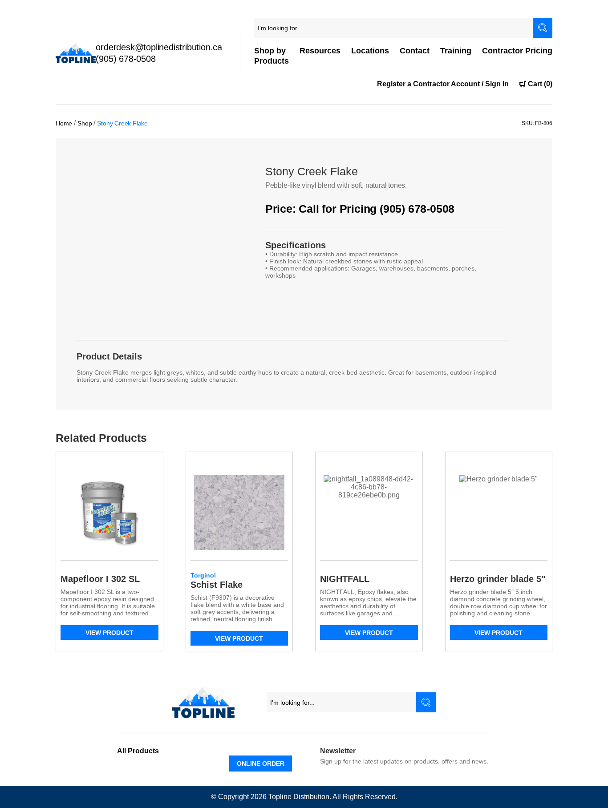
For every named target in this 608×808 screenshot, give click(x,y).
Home (64, 123)
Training (455, 50)
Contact (415, 50)
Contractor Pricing (517, 50)
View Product (109, 632)
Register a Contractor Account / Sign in (443, 84)
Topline (280, 796)
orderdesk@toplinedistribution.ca (159, 47)
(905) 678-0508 (125, 59)
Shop (84, 123)
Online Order (260, 763)
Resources (320, 50)
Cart (540, 84)
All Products (138, 751)
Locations (370, 50)
